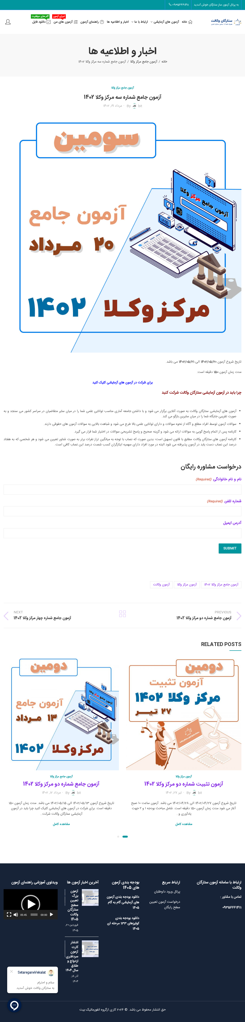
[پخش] (51, 914)
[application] (31, 904)
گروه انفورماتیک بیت (93, 1009)
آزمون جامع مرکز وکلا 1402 (221, 585)
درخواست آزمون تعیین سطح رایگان (164, 904)
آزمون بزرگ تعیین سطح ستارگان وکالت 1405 (72, 905)
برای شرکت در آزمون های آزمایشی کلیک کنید (122, 383)
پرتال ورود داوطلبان (167, 892)
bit (140, 106)
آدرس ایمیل (232, 523)
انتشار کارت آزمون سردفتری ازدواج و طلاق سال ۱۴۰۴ (72, 957)
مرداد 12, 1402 (51, 793)
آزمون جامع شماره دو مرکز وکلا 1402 (61, 784)
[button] (125, 836)
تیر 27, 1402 (174, 793)
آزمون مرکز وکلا (187, 585)
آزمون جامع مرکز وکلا (143, 61)
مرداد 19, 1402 (112, 106)
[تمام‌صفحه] (9, 914)
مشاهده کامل (183, 824)
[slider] (34, 914)
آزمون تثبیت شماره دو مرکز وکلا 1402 (183, 784)
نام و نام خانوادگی (218, 479)
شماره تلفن (224, 501)
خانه (164, 61)
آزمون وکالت (161, 585)
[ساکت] (15, 914)
